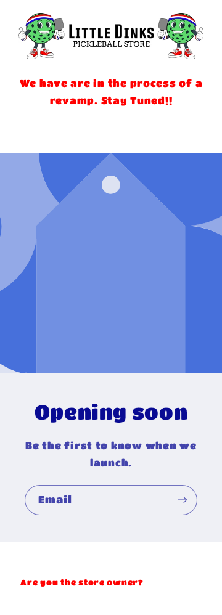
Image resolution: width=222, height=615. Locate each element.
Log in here (174, 582)
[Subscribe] (182, 500)
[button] (111, 129)
